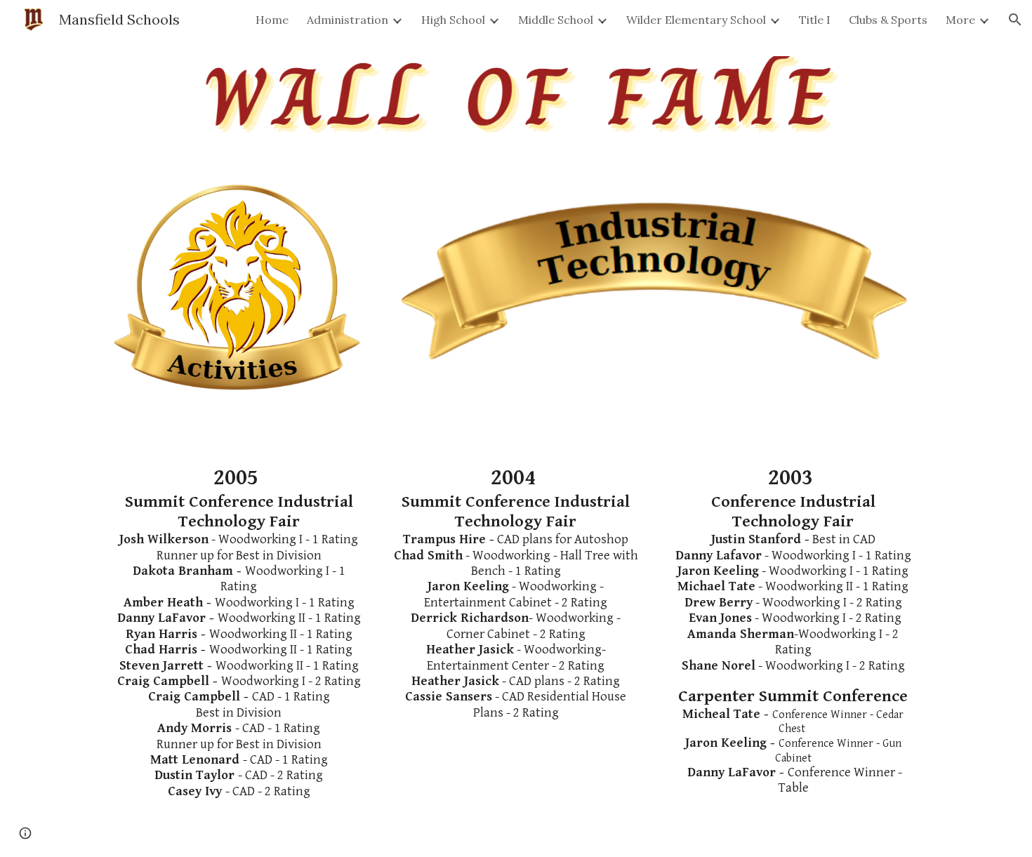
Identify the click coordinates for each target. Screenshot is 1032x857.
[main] (239, 632)
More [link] (960, 20)
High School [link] (453, 20)
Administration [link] (347, 20)
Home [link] (272, 20)
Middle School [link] (555, 20)
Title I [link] (815, 20)
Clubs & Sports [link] (888, 20)
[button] (1015, 19)
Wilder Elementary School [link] (696, 20)
